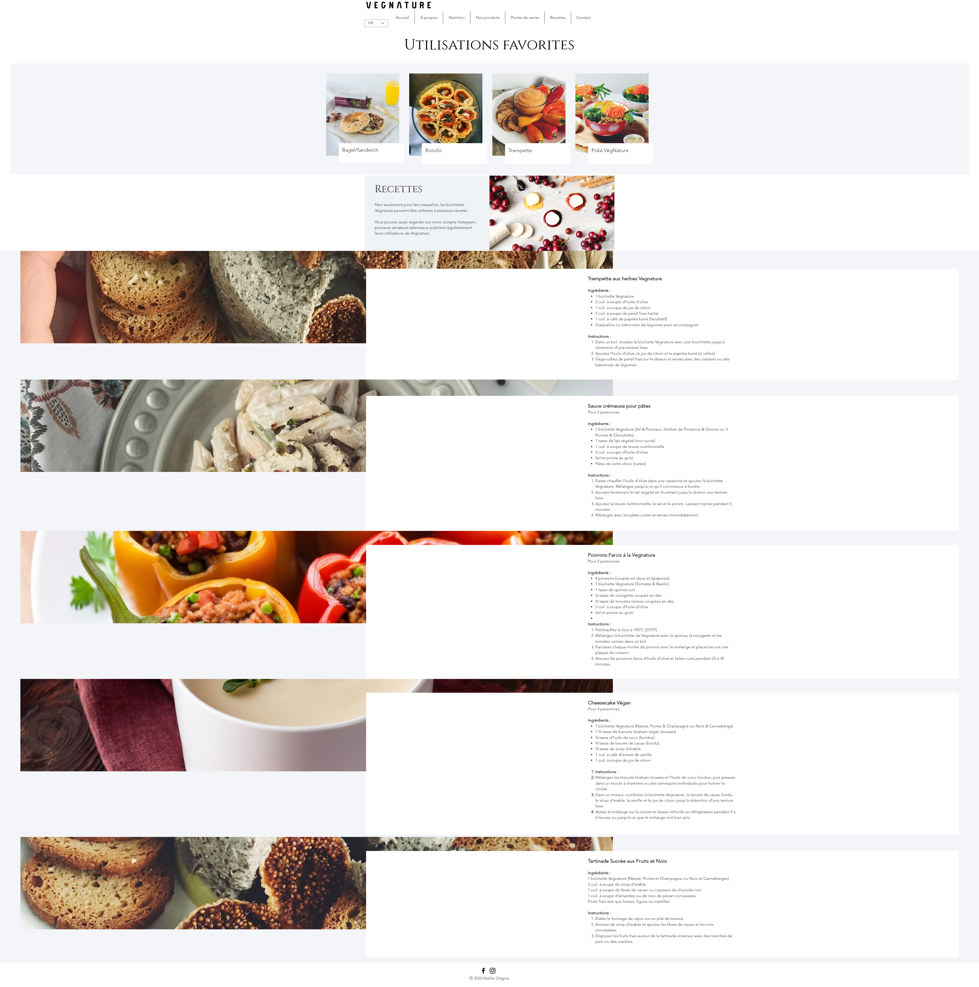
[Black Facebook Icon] (483, 970)
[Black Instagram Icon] (492, 970)
